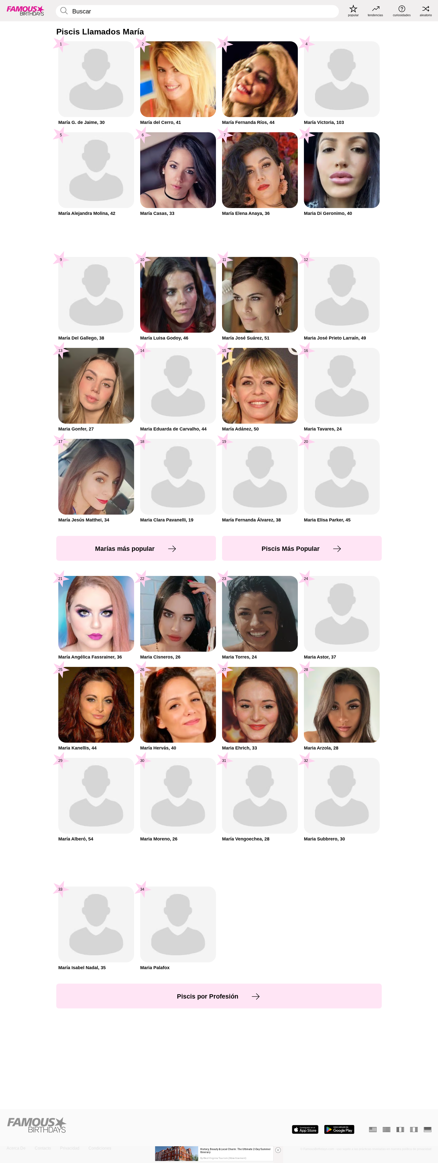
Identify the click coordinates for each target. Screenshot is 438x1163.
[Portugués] (386, 1129)
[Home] (111, 1125)
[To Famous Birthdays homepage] (25, 11)
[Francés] (400, 1129)
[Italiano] (414, 1129)
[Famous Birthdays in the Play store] (339, 1129)
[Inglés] (373, 1129)
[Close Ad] (278, 1150)
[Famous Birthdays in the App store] (305, 1129)
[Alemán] (427, 1129)
